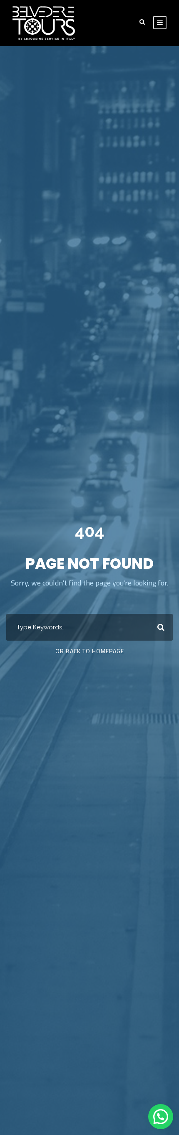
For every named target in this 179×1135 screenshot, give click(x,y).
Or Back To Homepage (89, 650)
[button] (160, 1116)
